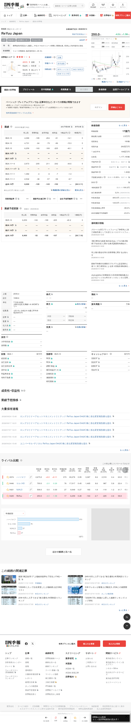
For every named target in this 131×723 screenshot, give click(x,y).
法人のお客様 (114, 643)
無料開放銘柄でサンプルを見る (19, 113)
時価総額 (9, 513)
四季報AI (107, 15)
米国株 (92, 15)
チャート (103, 7)
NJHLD (20, 490)
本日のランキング (108, 583)
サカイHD (21, 483)
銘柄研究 (41, 15)
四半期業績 (46, 89)
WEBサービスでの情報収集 (54, 706)
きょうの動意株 (107, 593)
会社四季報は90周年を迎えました (39, 7)
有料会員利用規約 (85, 708)
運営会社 (10, 706)
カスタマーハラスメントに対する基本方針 (37, 708)
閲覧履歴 (93, 7)
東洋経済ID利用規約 (66, 708)
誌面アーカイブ (120, 89)
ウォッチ (113, 7)
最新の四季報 (10, 89)
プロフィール (29, 89)
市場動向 (38, 583)
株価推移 (102, 89)
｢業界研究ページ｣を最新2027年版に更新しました (40, 5)
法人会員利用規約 (104, 708)
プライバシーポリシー (78, 706)
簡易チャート (107, 82)
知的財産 (95, 706)
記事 (25, 15)
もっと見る (123, 125)
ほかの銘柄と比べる (62, 551)
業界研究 (75, 15)
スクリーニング (59, 15)
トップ (9, 15)
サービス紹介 (23, 706)
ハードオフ (21, 477)
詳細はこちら (116, 107)
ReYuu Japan (24, 21)
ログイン (123, 7)
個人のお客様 (88, 643)
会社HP (82, 40)
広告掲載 (36, 706)
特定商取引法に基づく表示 (113, 706)
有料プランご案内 (123, 15)
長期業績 (64, 89)
